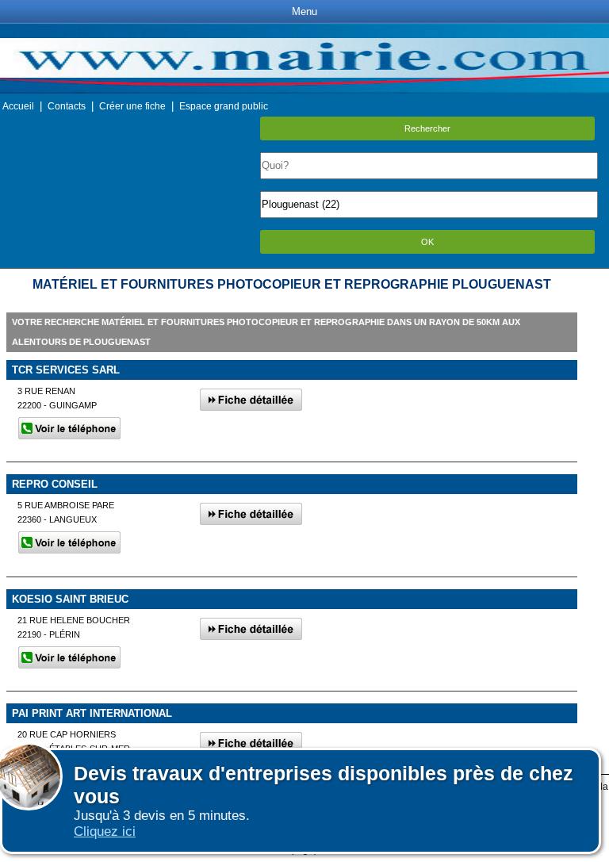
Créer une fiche (132, 106)
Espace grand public (223, 106)
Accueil (18, 106)
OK (427, 242)
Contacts (67, 106)
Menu (304, 11)
